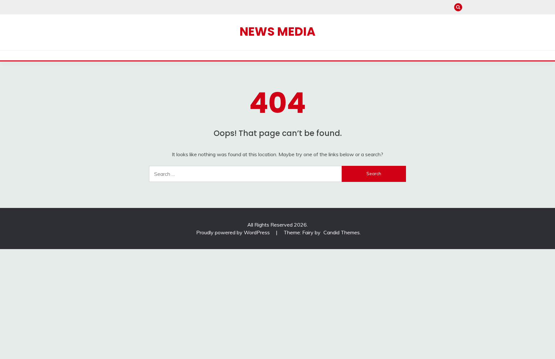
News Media (277, 31)
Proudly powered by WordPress (233, 232)
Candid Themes (341, 232)
